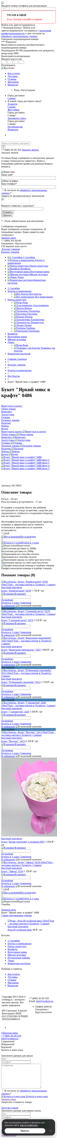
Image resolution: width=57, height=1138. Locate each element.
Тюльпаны (34, 311)
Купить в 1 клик (30, 542)
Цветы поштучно (38, 266)
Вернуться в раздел (12, 431)
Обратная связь (9, 1033)
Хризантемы (37, 319)
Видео (5, 454)
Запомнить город (17, 118)
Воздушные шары (39, 271)
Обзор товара (8, 434)
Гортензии (34, 331)
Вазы (25, 345)
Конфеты (25, 268)
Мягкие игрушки (38, 274)
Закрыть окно (8, 237)
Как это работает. (29, 1125)
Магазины (13, 82)
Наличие (6, 448)
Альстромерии (41, 305)
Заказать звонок (30, 149)
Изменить (13, 129)
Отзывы (12, 79)
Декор (20, 277)
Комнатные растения (19, 963)
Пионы (29, 316)
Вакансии (13, 84)
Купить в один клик (36, 1096)
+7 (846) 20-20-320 (11, 1035)
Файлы (5, 451)
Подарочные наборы (19, 957)
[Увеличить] (21, 457)
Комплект (7, 437)
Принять (25, 1131)
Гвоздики (32, 314)
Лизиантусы (37, 322)
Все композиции (44, 296)
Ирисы (28, 308)
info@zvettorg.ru (44, 1001)
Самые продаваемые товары (16, 915)
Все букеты (35, 294)
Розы (25, 302)
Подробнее (7, 600)
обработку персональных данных (19, 36)
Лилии (28, 325)
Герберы (30, 328)
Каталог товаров (10, 249)
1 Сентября (29, 257)
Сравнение (25, 602)
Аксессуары (8, 440)
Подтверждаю (15, 126)
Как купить (14, 73)
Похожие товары (10, 445)
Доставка (13, 76)
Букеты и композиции (20, 943)
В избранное (8, 605)
